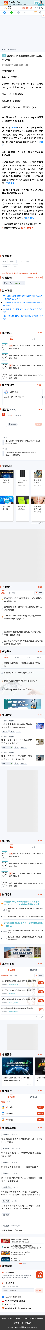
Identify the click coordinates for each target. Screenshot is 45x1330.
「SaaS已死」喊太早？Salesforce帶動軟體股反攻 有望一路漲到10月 (7, 507)
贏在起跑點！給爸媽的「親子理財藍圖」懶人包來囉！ (20, 273)
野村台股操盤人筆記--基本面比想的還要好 (7, 481)
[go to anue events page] (35, 8)
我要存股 (39, 277)
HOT (11, 346)
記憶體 (10, 1107)
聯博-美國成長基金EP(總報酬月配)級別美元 (17, 1008)
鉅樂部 (25, 1318)
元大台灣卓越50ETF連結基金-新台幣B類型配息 (19, 990)
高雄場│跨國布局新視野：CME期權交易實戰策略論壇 (26, 366)
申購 (41, 983)
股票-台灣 (12, 994)
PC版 (4, 1318)
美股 (5, 50)
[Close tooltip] (38, 18)
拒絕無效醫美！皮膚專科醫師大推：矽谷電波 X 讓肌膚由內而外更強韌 (37, 507)
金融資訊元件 (18, 1323)
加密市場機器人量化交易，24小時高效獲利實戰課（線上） (26, 356)
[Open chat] (40, 12)
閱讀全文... (11, 183)
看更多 (40, 332)
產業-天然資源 (13, 1003)
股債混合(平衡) (14, 985)
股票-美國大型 (13, 1012)
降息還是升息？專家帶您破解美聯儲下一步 (22, 224)
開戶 (41, 1010)
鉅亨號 (18, 1318)
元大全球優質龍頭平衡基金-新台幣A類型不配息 (18, 981)
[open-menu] (2, 8)
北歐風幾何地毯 (37, 481)
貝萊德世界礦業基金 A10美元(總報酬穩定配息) (18, 999)
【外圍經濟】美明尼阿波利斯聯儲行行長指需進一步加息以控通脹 (23, 442)
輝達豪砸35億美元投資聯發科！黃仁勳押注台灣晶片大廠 (22, 507)
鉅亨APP (11, 1318)
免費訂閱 (39, 1290)
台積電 (10, 1113)
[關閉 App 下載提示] (2, 3)
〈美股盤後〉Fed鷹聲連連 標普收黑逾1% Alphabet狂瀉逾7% (20, 453)
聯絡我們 (28, 1323)
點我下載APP (27, 227)
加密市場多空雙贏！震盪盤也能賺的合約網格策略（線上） (26, 376)
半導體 (10, 1119)
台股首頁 (30, 277)
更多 (40, 593)
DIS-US (13, 127)
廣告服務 (40, 1318)
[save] (33, 12)
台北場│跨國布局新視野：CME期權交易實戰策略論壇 (26, 347)
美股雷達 (13, 50)
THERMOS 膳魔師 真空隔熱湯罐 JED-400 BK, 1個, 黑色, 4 (22, 481)
